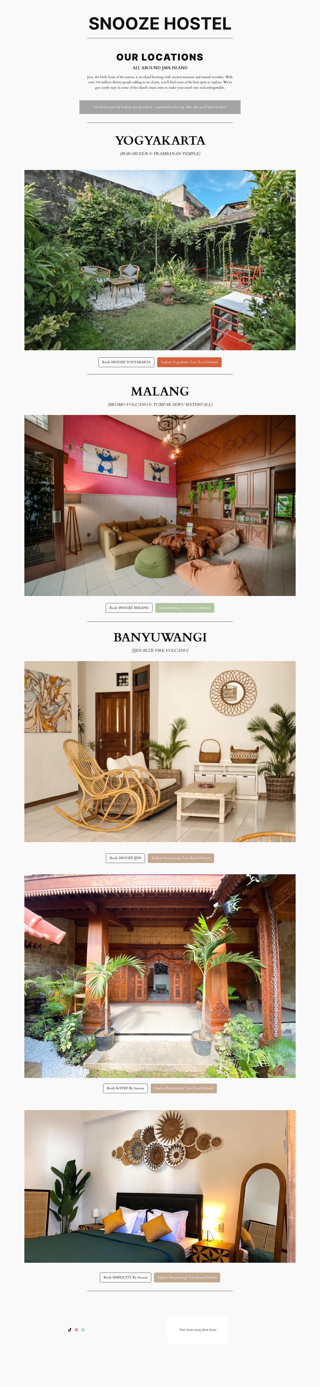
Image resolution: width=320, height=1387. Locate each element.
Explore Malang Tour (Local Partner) (185, 608)
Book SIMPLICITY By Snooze (126, 1277)
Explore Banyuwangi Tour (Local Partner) (181, 858)
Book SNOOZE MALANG (129, 608)
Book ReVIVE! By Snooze (125, 1088)
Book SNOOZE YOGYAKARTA (126, 362)
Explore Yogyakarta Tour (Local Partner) (189, 362)
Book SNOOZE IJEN (125, 858)
